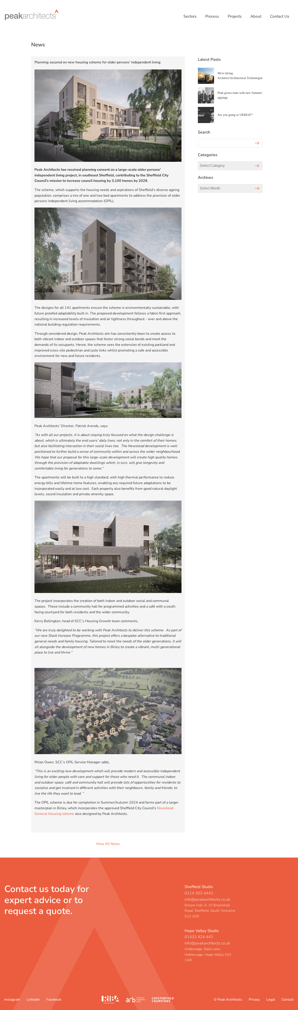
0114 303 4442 (199, 893)
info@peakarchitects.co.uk (207, 899)
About (255, 16)
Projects (235, 16)
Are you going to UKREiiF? (235, 115)
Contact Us (279, 16)
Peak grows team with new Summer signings (240, 95)
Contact (288, 999)
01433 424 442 (199, 936)
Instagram (12, 999)
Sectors (190, 16)
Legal (270, 999)
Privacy (254, 999)
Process (212, 16)
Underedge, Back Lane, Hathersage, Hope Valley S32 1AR (208, 955)
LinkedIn (33, 999)
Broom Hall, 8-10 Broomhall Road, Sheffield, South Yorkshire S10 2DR (210, 911)
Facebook (53, 999)
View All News (108, 843)
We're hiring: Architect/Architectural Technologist (240, 76)
